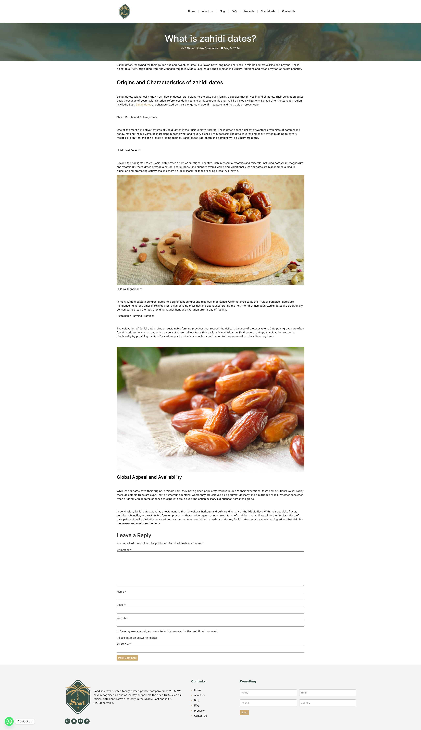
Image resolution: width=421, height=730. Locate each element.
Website (122, 618)
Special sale (268, 11)
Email (121, 604)
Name (121, 591)
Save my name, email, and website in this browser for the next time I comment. (169, 631)
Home (191, 11)
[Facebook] (80, 721)
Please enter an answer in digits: (137, 637)
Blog (222, 11)
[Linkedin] (87, 721)
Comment (124, 549)
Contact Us (288, 11)
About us (207, 11)
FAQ (234, 11)
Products (249, 11)
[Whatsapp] (9, 721)
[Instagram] (67, 721)
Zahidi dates (143, 104)
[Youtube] (74, 721)
